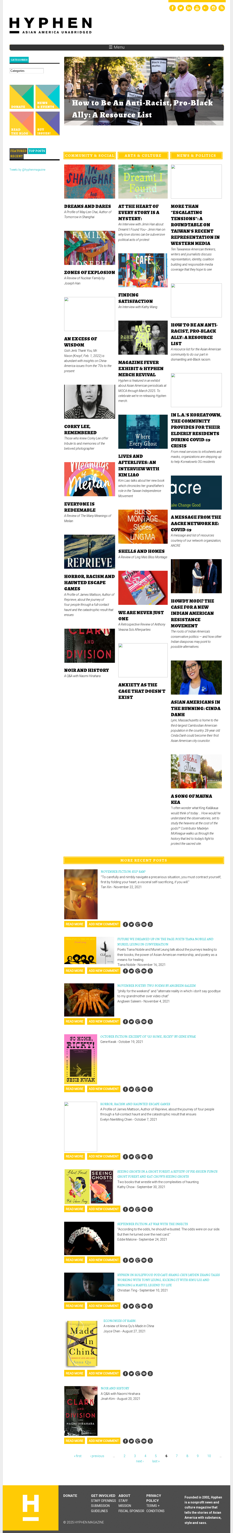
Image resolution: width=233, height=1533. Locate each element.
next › (140, 1461)
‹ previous (97, 1456)
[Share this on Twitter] (131, 924)
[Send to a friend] (144, 924)
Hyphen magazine (31, 1508)
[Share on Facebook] (125, 924)
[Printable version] (150, 924)
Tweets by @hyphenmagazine (27, 169)
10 (209, 1456)
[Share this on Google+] (137, 924)
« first (77, 1456)
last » (156, 1461)
